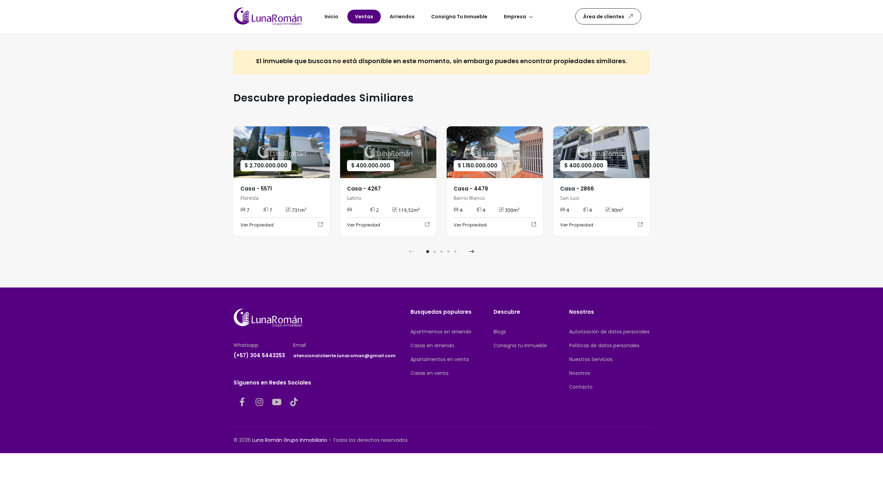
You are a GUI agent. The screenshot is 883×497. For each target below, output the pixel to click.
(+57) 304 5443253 (259, 355)
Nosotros (579, 373)
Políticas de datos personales (604, 345)
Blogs (500, 331)
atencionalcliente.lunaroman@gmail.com (344, 355)
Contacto (581, 386)
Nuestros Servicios (591, 359)
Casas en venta (429, 373)
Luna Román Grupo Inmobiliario (289, 440)
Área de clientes (603, 16)
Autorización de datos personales (609, 331)
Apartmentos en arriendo (441, 331)
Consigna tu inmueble (520, 345)
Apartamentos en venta (439, 359)
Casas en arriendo (432, 345)
